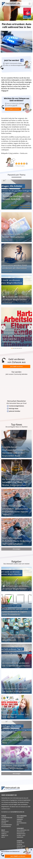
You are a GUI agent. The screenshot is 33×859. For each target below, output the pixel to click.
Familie (3, 819)
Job (18, 825)
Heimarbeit (26, 207)
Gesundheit (5, 821)
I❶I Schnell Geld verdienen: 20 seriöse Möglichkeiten (15, 298)
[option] (16, 327)
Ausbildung (20, 842)
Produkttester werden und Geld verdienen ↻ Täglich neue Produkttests (15, 612)
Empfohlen (15, 205)
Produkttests (21, 833)
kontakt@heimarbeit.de (17, 812)
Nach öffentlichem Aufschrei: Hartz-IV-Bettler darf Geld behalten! (16, 540)
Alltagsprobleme (6, 817)
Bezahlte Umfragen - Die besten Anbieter (16, 198)
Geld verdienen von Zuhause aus (23, 831)
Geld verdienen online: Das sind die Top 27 (15, 716)
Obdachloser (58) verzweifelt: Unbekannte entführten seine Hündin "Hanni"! (15, 510)
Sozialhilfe (5, 832)
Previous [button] (3, 327)
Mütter (3, 823)
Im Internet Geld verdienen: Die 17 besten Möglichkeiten (16, 664)
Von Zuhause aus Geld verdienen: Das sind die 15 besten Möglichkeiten (15, 765)
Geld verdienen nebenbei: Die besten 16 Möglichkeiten (16, 690)
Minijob (19, 821)
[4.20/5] (16, 163)
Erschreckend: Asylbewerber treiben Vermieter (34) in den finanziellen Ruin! (13, 451)
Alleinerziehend (6, 825)
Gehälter (20, 848)
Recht (3, 837)
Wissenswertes (6, 826)
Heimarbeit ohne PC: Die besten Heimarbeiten (15, 236)
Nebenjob (20, 819)
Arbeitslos (4, 835)
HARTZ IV (3, 833)
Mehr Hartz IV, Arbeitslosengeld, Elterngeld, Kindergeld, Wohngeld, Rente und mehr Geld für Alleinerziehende (14, 334)
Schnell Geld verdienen (21, 836)
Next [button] (30, 327)
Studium (19, 844)
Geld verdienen (25, 205)
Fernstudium (21, 846)
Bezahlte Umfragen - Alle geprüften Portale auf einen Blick (15, 740)
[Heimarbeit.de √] (11, 3)
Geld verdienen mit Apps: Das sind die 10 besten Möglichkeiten (14, 637)
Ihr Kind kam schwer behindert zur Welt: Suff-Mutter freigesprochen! (15, 482)
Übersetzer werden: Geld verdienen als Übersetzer (14, 267)
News (28, 45)
